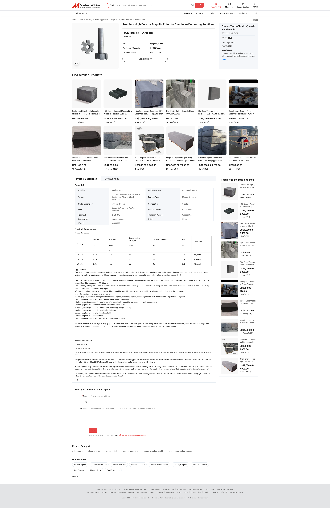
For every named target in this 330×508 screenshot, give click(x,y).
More (224, 59)
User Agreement (179, 498)
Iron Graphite (79, 470)
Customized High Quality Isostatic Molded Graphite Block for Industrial (248, 186)
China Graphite (80, 464)
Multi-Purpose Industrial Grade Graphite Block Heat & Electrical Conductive (248, 340)
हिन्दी (199, 492)
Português (122, 492)
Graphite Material (119, 464)
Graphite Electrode (99, 464)
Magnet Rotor (95, 470)
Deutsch (160, 492)
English (104, 492)
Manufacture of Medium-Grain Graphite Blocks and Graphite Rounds (247, 321)
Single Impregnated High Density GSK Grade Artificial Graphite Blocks (248, 360)
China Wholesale (154, 489)
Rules (256, 13)
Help (212, 13)
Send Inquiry (145, 58)
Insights (230, 489)
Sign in (255, 7)
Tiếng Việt (224, 492)
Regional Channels (195, 489)
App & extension (226, 13)
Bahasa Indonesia (236, 492)
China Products (114, 489)
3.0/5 (230, 38)
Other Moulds (77, 451)
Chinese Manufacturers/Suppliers (134, 489)
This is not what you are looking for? (103, 435)
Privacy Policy (203, 498)
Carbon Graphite (138, 464)
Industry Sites (181, 489)
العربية (179, 492)
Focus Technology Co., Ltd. (148, 498)
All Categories (81, 13)
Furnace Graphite (200, 464)
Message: (83, 408)
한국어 (186, 492)
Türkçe (215, 492)
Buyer (198, 13)
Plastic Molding (94, 451)
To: (86, 402)
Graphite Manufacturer (159, 464)
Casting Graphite (180, 464)
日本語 (193, 492)
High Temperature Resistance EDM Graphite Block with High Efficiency (248, 224)
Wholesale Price (168, 489)
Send (93, 430)
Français (131, 492)
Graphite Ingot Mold (130, 451)
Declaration (192, 498)
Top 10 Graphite (113, 470)
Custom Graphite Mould (153, 451)
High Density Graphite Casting (180, 451)
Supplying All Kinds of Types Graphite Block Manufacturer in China (248, 282)
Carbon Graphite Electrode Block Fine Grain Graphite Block (248, 302)
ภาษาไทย (207, 492)
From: (85, 396)
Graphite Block (111, 451)
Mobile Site (221, 489)
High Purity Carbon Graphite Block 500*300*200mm (248, 244)
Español (113, 492)
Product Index (209, 489)
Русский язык (142, 492)
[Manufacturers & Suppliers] (86, 5)
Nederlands (170, 492)
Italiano (152, 492)
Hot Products (101, 489)
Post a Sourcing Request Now (132, 435)
